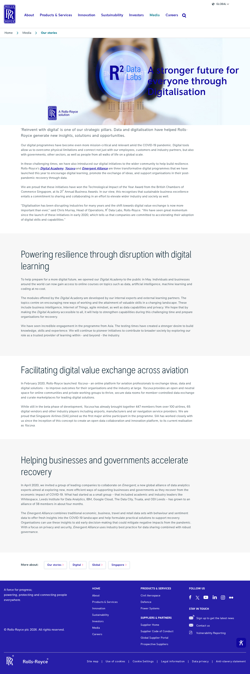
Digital (77, 565)
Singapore (118, 565)
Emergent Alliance (95, 168)
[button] (223, 5)
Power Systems (150, 608)
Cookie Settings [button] (143, 661)
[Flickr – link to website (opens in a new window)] (231, 598)
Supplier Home (150, 625)
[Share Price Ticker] (194, 4)
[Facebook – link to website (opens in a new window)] (190, 598)
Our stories (54, 565)
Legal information (173, 661)
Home (8, 32)
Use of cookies (115, 661)
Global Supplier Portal (154, 637)
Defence (146, 602)
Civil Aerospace (150, 595)
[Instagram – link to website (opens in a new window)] (223, 598)
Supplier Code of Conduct (157, 631)
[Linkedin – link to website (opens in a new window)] (215, 598)
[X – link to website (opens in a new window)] (197, 598)
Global (96, 565)
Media (26, 32)
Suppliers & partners (156, 618)
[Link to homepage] (9, 14)
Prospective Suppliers (154, 644)
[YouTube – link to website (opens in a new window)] (206, 598)
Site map (92, 661)
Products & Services (156, 588)
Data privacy (200, 661)
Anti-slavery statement (231, 661)
